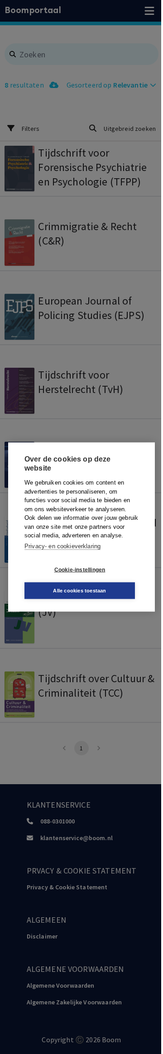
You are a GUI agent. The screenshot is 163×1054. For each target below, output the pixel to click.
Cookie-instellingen (79, 569)
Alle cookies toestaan (79, 590)
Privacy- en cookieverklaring (62, 545)
